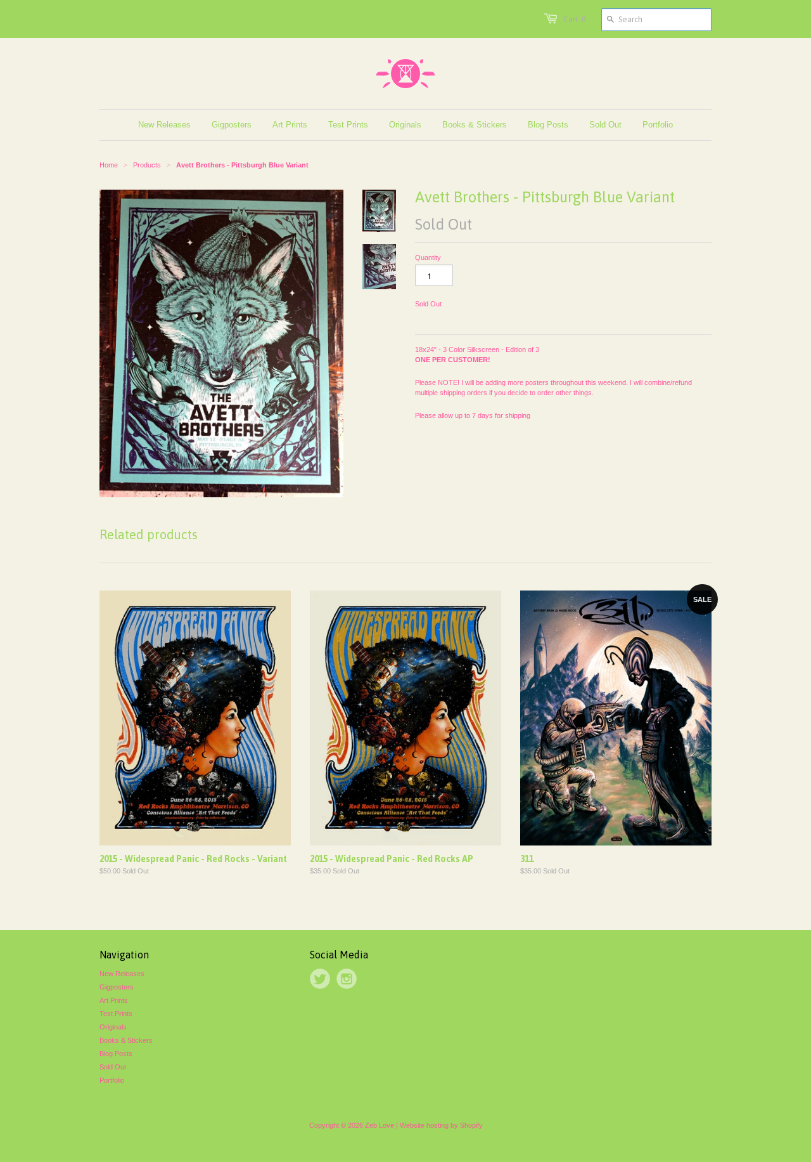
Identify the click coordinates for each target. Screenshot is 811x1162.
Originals (113, 1027)
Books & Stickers (126, 1040)
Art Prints (113, 1000)
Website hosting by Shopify (441, 1125)
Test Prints (115, 1013)
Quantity (428, 257)
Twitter (320, 979)
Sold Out (112, 1067)
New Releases (121, 973)
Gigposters (116, 987)
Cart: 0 (574, 19)
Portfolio (111, 1080)
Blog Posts (115, 1053)
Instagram (346, 979)
